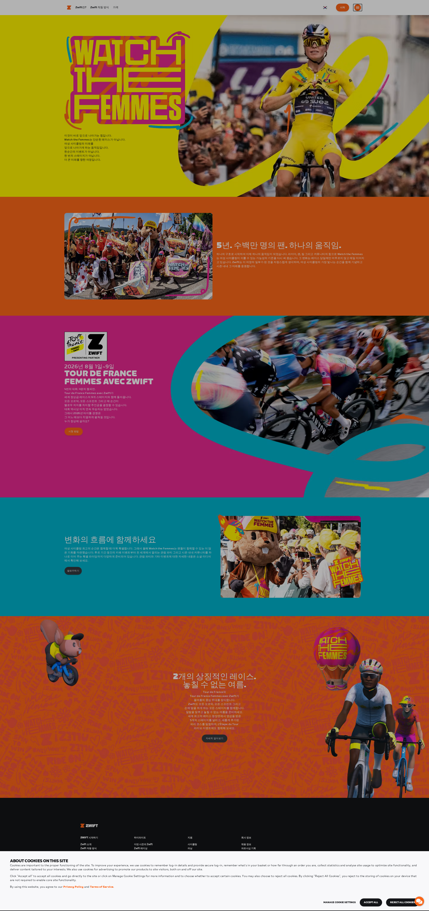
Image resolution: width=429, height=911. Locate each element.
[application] (419, 901)
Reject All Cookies (402, 902)
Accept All (371, 902)
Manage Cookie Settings (339, 902)
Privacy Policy (73, 887)
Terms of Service (101, 887)
